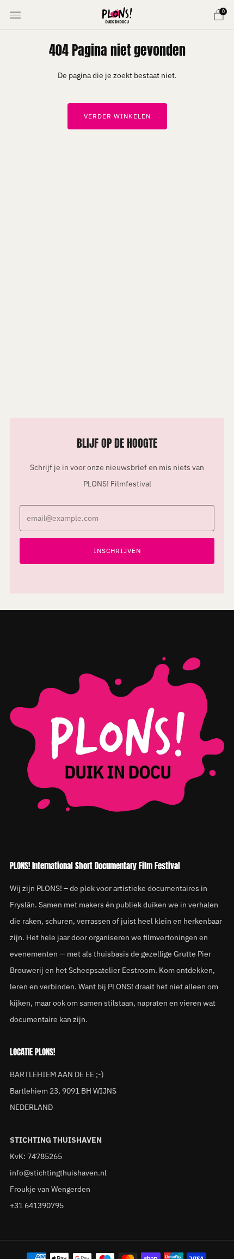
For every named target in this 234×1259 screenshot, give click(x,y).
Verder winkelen (117, 116)
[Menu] (15, 15)
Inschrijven (117, 551)
